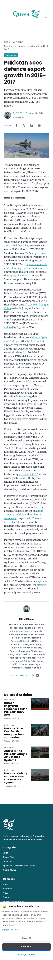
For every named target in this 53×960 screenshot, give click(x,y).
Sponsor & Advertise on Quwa (19, 865)
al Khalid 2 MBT (28, 474)
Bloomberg (25, 396)
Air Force (7, 888)
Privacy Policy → (10, 929)
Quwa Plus (8, 857)
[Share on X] (24, 125)
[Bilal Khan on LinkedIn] (37, 675)
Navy (5, 892)
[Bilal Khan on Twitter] (33, 675)
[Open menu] (43, 17)
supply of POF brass (19, 275)
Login (6, 852)
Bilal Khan (21, 112)
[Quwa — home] (26, 16)
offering (41, 584)
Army (6, 884)
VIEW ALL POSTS (18, 675)
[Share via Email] (39, 125)
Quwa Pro (8, 861)
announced (10, 245)
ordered (8, 327)
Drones (7, 897)
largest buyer (39, 253)
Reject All (26, 938)
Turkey (13, 341)
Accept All (26, 946)
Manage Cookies (26, 954)
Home (7, 42)
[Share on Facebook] (16, 125)
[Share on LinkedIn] (31, 125)
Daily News (18, 42)
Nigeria (36, 337)
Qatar (44, 337)
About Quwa (9, 869)
